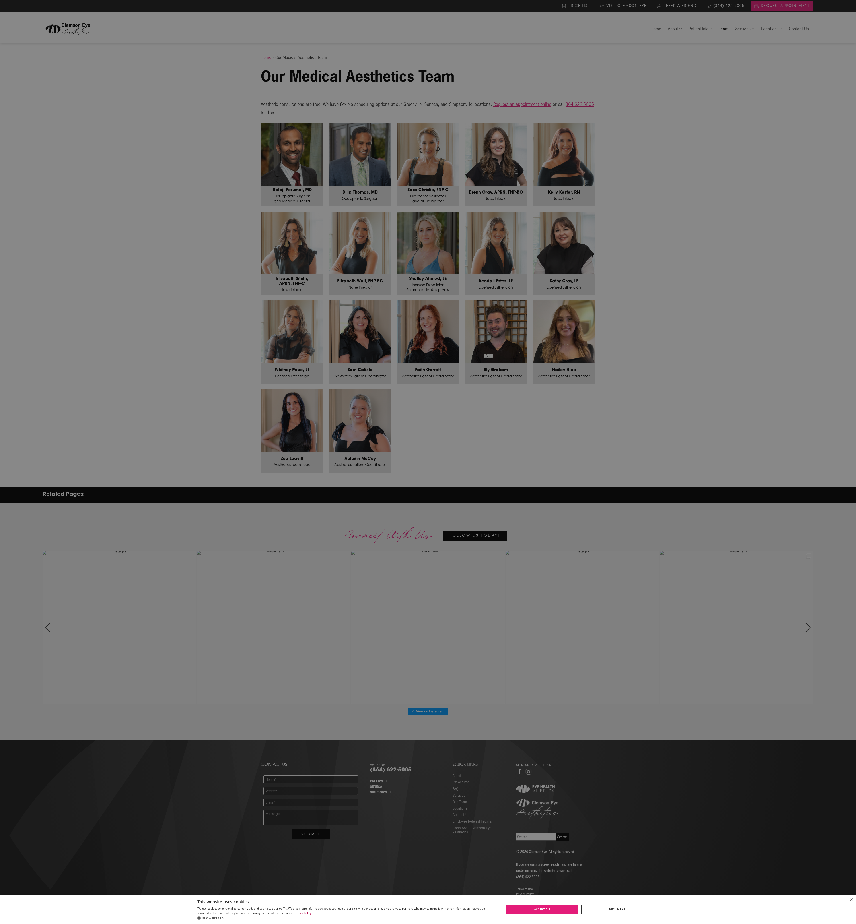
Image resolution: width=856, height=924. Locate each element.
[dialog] (428, 909)
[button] (346, 918)
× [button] (851, 899)
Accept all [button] (542, 909)
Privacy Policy (302, 913)
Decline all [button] (618, 909)
